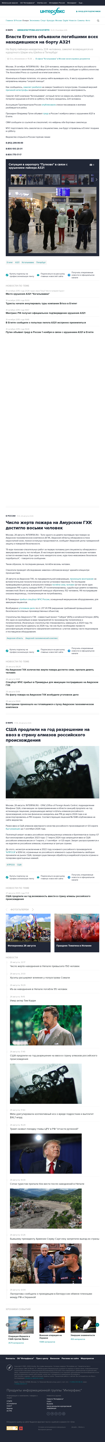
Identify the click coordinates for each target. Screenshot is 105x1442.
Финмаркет (71, 3)
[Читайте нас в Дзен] (48, 1413)
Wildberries (32, 394)
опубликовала (49, 105)
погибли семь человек (63, 585)
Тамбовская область (16, 394)
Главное (9, 20)
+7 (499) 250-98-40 (75, 1382)
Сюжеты (81, 20)
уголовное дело (27, 608)
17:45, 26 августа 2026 (22, 723)
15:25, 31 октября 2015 (59, 30)
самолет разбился (32, 87)
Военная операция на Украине (50, 1336)
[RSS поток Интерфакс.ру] (60, 1413)
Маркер (10, 1408)
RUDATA (50, 1404)
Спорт (43, 20)
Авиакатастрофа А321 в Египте (33, 30)
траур (46, 113)
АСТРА (9, 1411)
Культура (50, 20)
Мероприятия (87, 1358)
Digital (65, 20)
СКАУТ (9, 1406)
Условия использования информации (52, 1427)
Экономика (35, 20)
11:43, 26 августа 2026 (25, 516)
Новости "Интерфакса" (55, 1399)
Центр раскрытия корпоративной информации (59, 1407)
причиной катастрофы (17, 90)
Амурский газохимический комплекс (41, 638)
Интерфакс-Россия (57, 3)
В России (18, 20)
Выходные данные (45, 1430)
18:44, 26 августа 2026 (25, 348)
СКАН (49, 1401)
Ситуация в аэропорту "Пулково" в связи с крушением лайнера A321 (38, 166)
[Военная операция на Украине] (52, 1332)
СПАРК (9, 1401)
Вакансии (55, 1358)
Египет (10, 262)
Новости (72, 20)
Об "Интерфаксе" (27, 3)
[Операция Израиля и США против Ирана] (21, 1333)
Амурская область (15, 638)
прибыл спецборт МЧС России (34, 599)
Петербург (41, 262)
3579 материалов (16, 1343)
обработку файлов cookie (34, 1378)
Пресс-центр (42, 1358)
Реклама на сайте (70, 1358)
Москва (58, 20)
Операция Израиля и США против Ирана (19, 1337)
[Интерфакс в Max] (63, 1413)
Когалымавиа (28, 262)
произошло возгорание (82, 579)
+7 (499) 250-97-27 (20, 1384)
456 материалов (78, 1339)
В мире (26, 20)
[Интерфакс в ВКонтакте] (56, 1413)
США (19, 865)
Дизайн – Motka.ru (78, 1427)
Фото (88, 20)
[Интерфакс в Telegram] (52, 1413)
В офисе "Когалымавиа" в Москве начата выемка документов (63, 59)
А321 (17, 262)
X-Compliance (12, 1404)
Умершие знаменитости (83, 1335)
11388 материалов (47, 1342)
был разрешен (13, 829)
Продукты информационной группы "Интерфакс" (44, 1390)
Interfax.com (42, 3)
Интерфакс (52, 11)
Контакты (10, 1358)
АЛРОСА (11, 865)
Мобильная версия (10, 3)
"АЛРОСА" (10, 852)
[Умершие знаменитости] (83, 1332)
